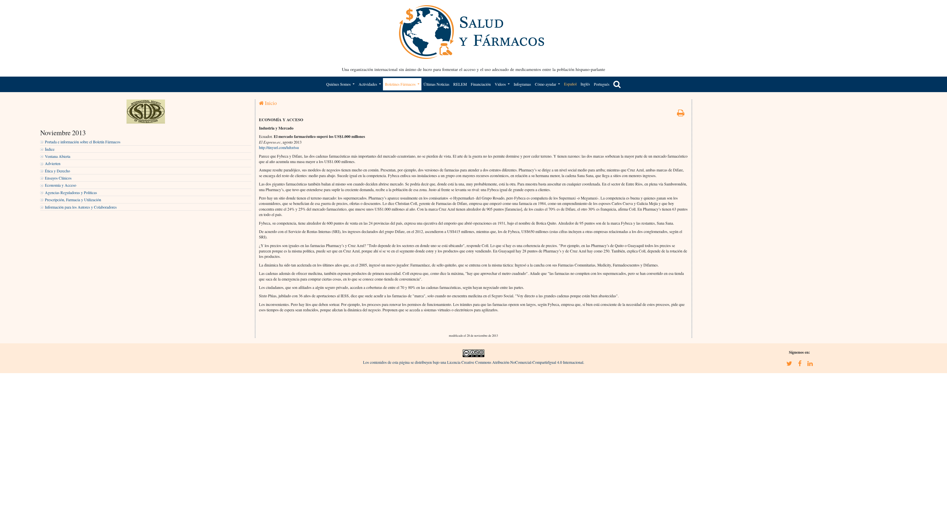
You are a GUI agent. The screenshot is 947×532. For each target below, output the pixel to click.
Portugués (601, 84)
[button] (617, 84)
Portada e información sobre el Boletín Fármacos (82, 141)
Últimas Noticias (436, 84)
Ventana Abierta (57, 156)
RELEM (460, 84)
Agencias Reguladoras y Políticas (71, 192)
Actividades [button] (368, 84)
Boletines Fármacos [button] (401, 84)
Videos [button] (501, 84)
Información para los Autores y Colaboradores (81, 207)
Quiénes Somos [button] (339, 84)
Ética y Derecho (57, 170)
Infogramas (522, 84)
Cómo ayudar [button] (546, 84)
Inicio (270, 103)
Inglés (585, 83)
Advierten (52, 163)
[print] (680, 114)
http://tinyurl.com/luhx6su (279, 147)
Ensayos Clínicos (58, 178)
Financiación (481, 84)
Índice (50, 149)
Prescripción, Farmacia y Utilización (73, 199)
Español (570, 83)
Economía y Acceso (60, 185)
